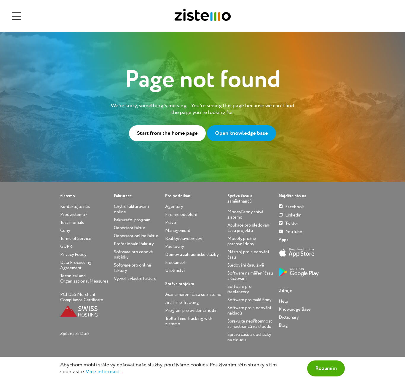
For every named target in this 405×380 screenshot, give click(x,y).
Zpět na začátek (75, 333)
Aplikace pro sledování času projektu (248, 228)
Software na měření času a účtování (250, 276)
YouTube (293, 232)
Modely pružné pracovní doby (241, 241)
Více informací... (104, 371)
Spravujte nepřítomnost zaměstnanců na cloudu (249, 324)
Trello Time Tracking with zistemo (188, 321)
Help (283, 301)
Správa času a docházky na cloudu (249, 337)
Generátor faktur (129, 228)
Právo (170, 222)
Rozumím (326, 368)
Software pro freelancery (239, 289)
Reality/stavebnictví (183, 238)
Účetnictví (175, 270)
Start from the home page (167, 133)
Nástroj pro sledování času (248, 254)
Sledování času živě (245, 265)
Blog (283, 325)
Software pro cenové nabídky (133, 254)
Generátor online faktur (136, 236)
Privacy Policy (73, 254)
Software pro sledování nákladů (249, 310)
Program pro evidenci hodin (191, 310)
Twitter (291, 223)
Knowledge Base (295, 309)
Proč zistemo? (73, 214)
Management (177, 230)
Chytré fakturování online (131, 209)
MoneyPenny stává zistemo (245, 214)
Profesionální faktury (134, 244)
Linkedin (293, 215)
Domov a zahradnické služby (192, 254)
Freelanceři (175, 262)
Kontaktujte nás (75, 206)
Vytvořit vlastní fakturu (135, 278)
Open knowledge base (241, 133)
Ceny (65, 230)
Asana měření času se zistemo (193, 294)
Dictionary (289, 317)
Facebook (294, 207)
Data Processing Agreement (76, 265)
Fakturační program (132, 220)
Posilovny (174, 246)
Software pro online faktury (132, 268)
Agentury (174, 206)
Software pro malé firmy (249, 300)
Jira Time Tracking (182, 302)
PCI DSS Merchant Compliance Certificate (81, 297)
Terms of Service (75, 238)
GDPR (66, 246)
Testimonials (72, 222)
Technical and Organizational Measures (84, 278)
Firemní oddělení (181, 214)
